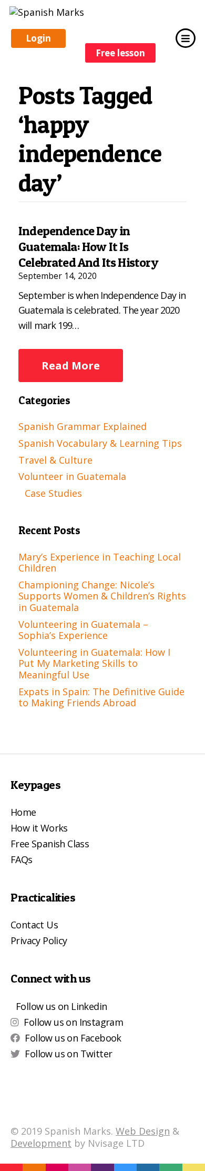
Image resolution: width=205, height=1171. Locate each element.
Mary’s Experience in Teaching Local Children (99, 563)
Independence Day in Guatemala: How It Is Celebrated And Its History (88, 246)
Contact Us (34, 924)
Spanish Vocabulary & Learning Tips (100, 443)
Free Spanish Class (50, 843)
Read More (71, 365)
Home (23, 812)
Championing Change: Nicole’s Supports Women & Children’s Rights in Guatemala (102, 596)
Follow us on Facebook (73, 1038)
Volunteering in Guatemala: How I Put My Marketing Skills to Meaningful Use (94, 663)
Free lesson (120, 53)
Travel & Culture (55, 460)
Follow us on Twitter (68, 1053)
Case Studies (53, 493)
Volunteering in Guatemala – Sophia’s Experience (83, 630)
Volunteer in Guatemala (72, 476)
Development (41, 1143)
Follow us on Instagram (73, 1022)
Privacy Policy (39, 940)
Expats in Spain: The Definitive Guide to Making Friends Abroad (101, 697)
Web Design (143, 1131)
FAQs (22, 859)
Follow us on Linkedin (61, 1006)
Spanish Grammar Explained (82, 426)
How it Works (39, 828)
